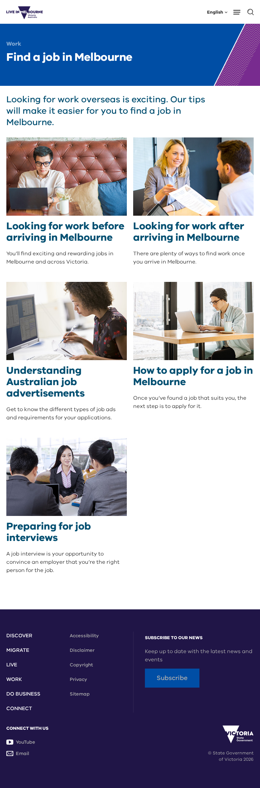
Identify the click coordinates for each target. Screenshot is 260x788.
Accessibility (84, 635)
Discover (19, 635)
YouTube (25, 742)
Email (22, 753)
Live (11, 664)
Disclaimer (82, 650)
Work (13, 44)
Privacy (78, 679)
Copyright (81, 665)
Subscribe (172, 678)
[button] (238, 12)
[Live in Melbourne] (24, 11)
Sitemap (80, 694)
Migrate (17, 650)
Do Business (23, 693)
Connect (19, 708)
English (215, 12)
